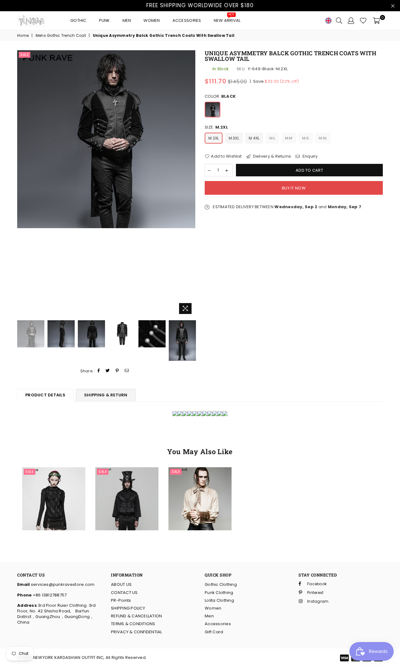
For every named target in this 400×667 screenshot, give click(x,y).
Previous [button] (22, 183)
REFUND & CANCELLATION (136, 616)
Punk (104, 20)
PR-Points (121, 600)
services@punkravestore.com (62, 584)
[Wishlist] (363, 20)
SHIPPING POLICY (128, 608)
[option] (106, 139)
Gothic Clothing (221, 584)
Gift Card (214, 632)
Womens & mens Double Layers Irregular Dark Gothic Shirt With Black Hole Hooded (54, 477)
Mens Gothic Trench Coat (61, 35)
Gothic (78, 20)
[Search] (339, 20)
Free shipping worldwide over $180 (200, 5)
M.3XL (234, 138)
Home (23, 35)
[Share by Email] (127, 371)
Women (151, 20)
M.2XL (213, 138)
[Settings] (351, 20)
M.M (288, 138)
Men (126, 20)
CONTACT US (124, 593)
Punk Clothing (219, 593)
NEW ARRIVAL (227, 18)
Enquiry (310, 156)
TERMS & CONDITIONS (133, 624)
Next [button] (189, 183)
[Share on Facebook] (99, 371)
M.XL (323, 138)
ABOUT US (121, 584)
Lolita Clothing (219, 600)
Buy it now (294, 188)
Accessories (186, 20)
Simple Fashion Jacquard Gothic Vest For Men (127, 477)
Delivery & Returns (271, 156)
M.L (272, 138)
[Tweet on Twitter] (108, 371)
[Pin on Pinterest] (117, 371)
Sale (24, 54)
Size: (216, 127)
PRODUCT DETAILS (45, 395)
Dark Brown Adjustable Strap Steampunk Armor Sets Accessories (200, 486)
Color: (220, 96)
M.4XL (254, 138)
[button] (43, 492)
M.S (305, 138)
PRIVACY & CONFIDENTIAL (136, 632)
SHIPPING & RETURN (105, 395)
